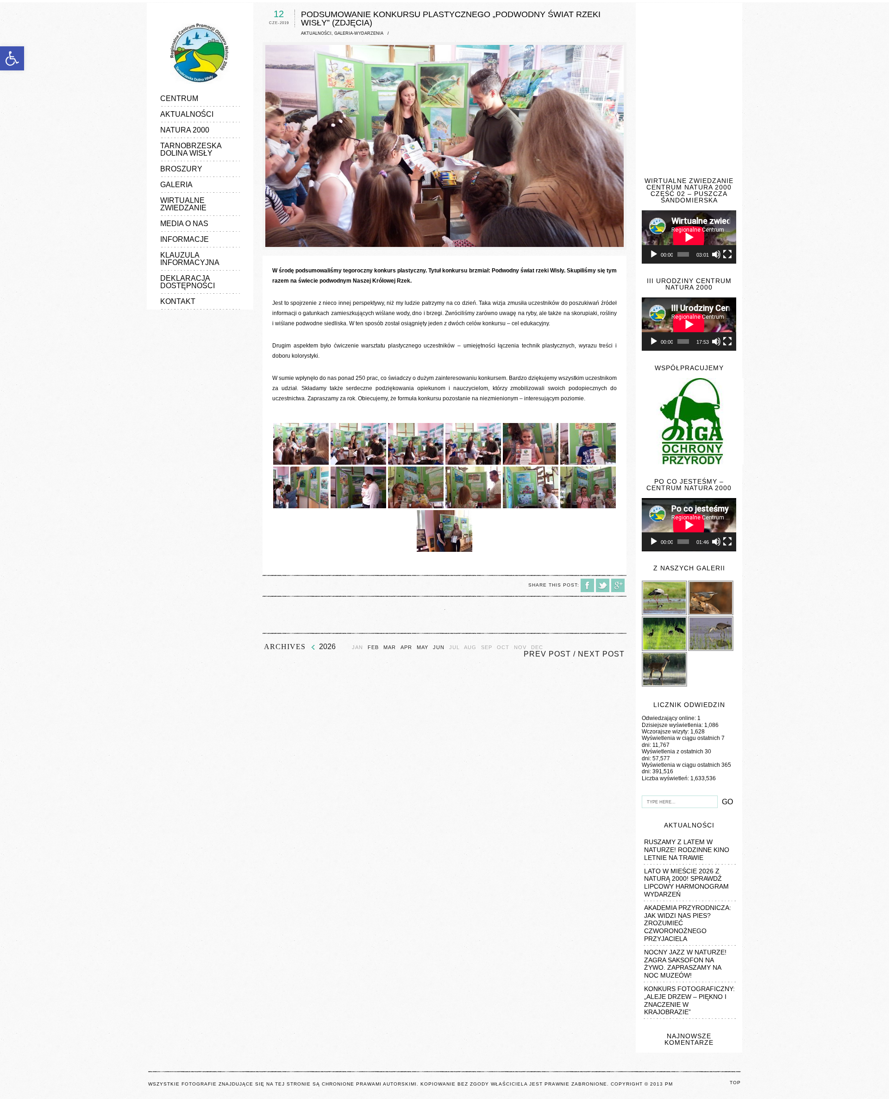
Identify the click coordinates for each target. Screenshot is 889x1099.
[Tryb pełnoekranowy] (727, 254)
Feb (373, 647)
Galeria (176, 185)
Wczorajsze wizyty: (666, 731)
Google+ (618, 585)
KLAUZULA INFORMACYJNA (189, 258)
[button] (12, 58)
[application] (689, 237)
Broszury (181, 169)
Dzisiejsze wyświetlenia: (673, 725)
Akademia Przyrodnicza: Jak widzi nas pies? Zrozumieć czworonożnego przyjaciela (687, 923)
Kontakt (177, 301)
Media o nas (184, 223)
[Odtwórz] (653, 254)
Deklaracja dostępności (187, 282)
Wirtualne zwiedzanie (183, 204)
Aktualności (186, 114)
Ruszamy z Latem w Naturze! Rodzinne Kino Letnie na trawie (686, 849)
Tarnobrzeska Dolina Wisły (190, 149)
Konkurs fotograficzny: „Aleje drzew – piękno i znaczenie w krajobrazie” (689, 1000)
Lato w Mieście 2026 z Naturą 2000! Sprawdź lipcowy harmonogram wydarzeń (686, 882)
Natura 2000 (184, 130)
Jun (438, 647)
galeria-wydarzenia (358, 33)
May (422, 647)
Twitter (602, 585)
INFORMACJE (184, 239)
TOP (735, 1082)
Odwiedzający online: (669, 718)
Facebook (587, 585)
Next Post (601, 654)
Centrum (179, 98)
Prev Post (547, 654)
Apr (406, 647)
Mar (389, 647)
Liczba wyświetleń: (666, 778)
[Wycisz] (716, 254)
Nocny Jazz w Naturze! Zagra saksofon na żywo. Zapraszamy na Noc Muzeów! (685, 963)
